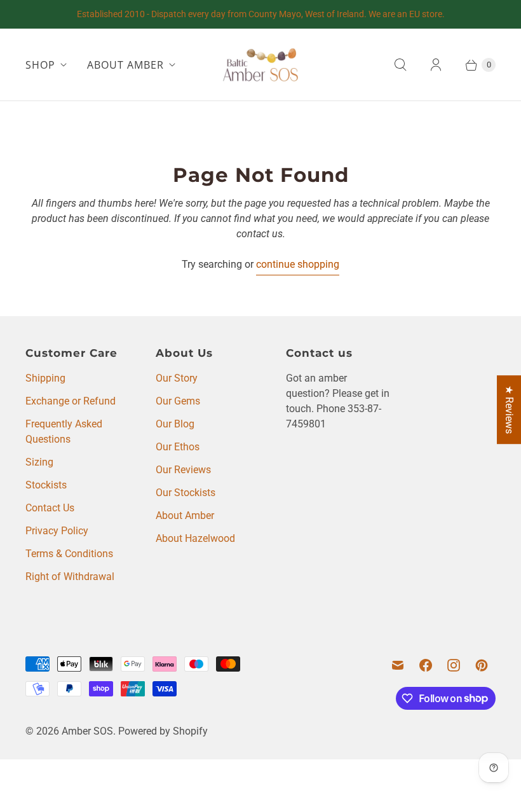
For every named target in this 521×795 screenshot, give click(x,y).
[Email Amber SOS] (398, 665)
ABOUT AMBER (125, 65)
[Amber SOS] (260, 64)
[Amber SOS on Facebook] (426, 665)
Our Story (177, 378)
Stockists (46, 485)
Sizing (39, 462)
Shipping (45, 378)
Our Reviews (183, 470)
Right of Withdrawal (69, 576)
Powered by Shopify (163, 731)
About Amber (185, 515)
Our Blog (175, 424)
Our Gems (178, 401)
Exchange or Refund (70, 401)
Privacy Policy (56, 531)
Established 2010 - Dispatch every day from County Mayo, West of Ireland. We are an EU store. (261, 14)
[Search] (400, 65)
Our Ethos (178, 447)
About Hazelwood (195, 538)
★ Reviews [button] (509, 409)
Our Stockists (185, 493)
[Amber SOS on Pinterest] (482, 665)
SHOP (40, 65)
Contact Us (49, 508)
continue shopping (297, 264)
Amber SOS (87, 731)
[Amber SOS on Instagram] (454, 665)
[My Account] (436, 65)
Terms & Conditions (69, 554)
